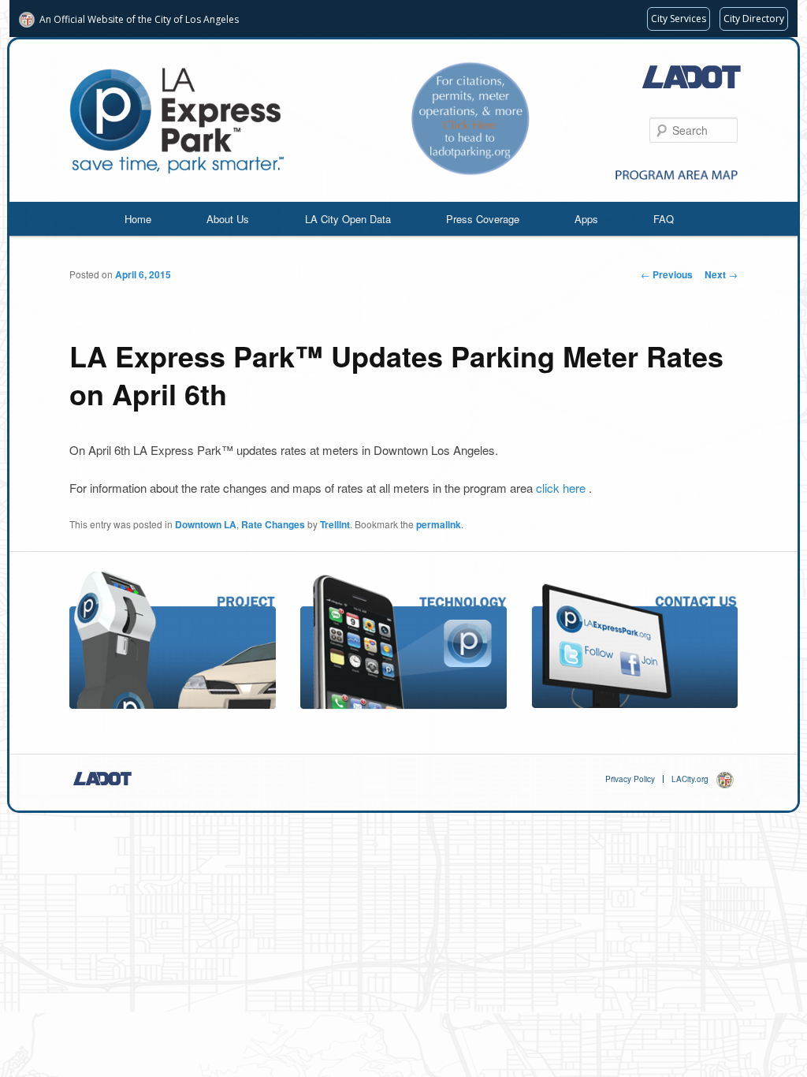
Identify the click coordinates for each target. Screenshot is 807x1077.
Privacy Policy (630, 779)
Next (721, 274)
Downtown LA (205, 524)
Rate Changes (273, 524)
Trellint (335, 524)
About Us (227, 218)
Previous (667, 274)
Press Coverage (482, 218)
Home (138, 218)
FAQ (663, 218)
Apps (586, 218)
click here (562, 487)
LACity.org (689, 779)
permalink (438, 524)
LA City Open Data (348, 218)
